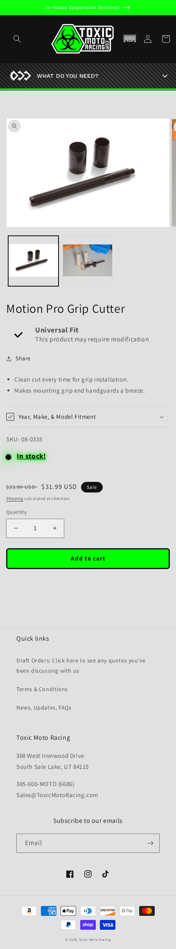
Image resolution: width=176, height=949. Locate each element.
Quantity (16, 511)
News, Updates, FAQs (43, 707)
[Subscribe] (150, 843)
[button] (130, 39)
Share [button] (23, 358)
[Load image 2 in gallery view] (88, 261)
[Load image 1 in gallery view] (33, 261)
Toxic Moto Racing (95, 939)
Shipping (14, 498)
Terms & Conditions (42, 689)
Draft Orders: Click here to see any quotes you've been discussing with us (80, 665)
